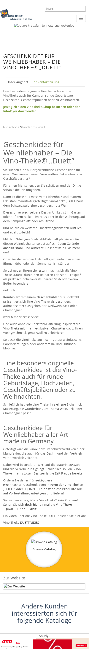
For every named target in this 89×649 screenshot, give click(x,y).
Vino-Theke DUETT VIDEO (21, 522)
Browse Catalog (44, 549)
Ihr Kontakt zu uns (46, 82)
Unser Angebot (17, 82)
